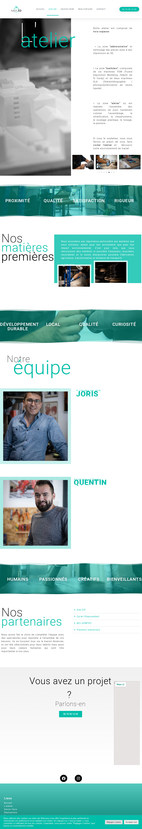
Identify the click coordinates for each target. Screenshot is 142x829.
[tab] (106, 610)
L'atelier (8, 806)
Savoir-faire (67, 9)
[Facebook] (63, 778)
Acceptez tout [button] (131, 822)
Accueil (40, 9)
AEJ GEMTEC (84, 623)
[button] (129, 9)
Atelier (53, 9)
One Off (81, 609)
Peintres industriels (88, 629)
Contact (101, 9)
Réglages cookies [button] (114, 822)
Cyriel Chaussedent (88, 616)
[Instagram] (78, 778)
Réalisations (85, 9)
